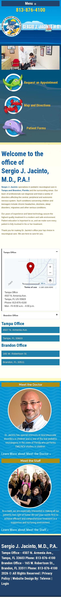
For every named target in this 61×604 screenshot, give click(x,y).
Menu (29, 3)
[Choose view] (50, 280)
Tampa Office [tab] (9, 252)
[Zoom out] (50, 272)
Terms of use (30, 287)
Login (5, 584)
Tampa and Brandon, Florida (15, 190)
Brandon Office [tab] (10, 315)
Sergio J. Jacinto (9, 187)
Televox (45, 578)
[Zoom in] (50, 267)
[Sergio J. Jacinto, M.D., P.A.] (30, 38)
